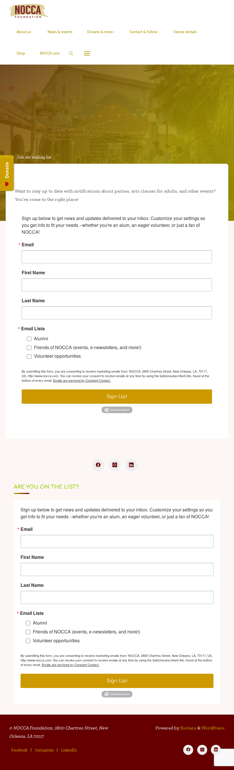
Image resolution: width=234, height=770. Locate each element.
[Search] (71, 53)
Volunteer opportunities (57, 356)
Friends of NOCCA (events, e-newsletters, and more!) (87, 347)
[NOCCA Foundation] (29, 10)
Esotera (187, 728)
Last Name (33, 300)
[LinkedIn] (131, 465)
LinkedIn (69, 750)
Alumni (41, 338)
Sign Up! (117, 396)
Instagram (44, 750)
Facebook (19, 750)
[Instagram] (115, 465)
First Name (33, 272)
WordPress (212, 728)
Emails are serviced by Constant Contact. (82, 380)
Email (28, 244)
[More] (87, 53)
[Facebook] (98, 465)
